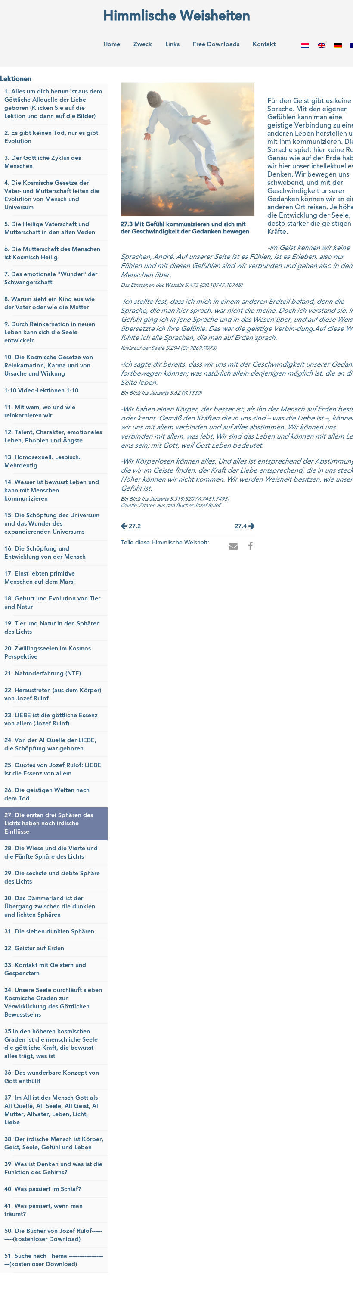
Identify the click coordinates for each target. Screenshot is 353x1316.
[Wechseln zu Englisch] (321, 45)
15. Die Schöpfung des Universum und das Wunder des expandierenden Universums (51, 524)
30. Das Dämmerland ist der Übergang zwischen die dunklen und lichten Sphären (49, 907)
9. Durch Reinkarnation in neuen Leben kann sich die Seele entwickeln (49, 332)
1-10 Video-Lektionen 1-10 (41, 391)
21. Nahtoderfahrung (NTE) (42, 674)
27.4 (241, 526)
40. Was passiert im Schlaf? (42, 1189)
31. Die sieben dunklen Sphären (49, 932)
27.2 (134, 526)
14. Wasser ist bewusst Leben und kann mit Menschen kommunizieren (51, 490)
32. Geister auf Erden (34, 949)
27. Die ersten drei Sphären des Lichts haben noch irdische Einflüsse (48, 823)
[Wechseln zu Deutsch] (338, 45)
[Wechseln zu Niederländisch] (305, 45)
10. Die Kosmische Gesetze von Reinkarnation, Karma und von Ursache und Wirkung (48, 366)
